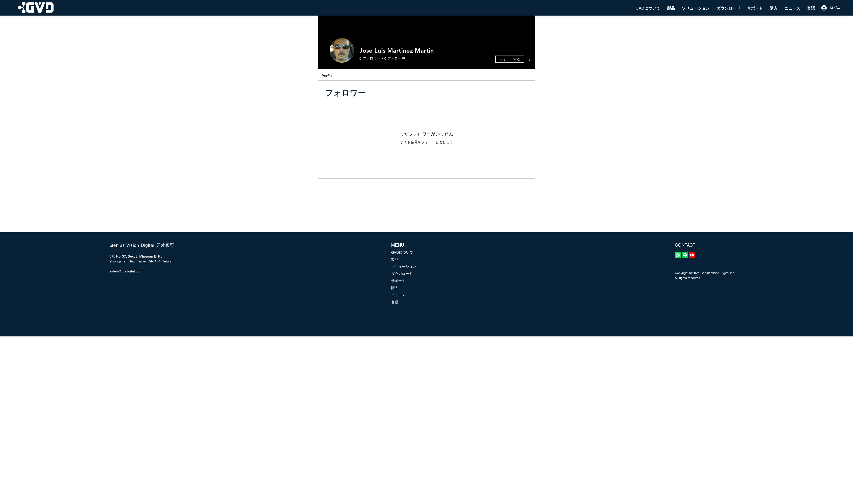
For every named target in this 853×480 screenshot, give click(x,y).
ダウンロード (402, 274)
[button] (671, 7)
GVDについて (402, 252)
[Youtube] (692, 255)
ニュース (398, 295)
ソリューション (403, 266)
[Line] (685, 255)
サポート (398, 281)
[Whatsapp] (678, 255)
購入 (394, 288)
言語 (394, 302)
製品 (394, 259)
